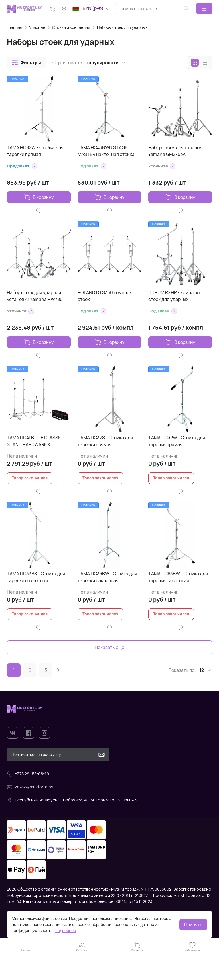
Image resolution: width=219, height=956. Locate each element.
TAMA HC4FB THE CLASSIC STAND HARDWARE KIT (34, 441)
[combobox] (155, 8)
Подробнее (65, 930)
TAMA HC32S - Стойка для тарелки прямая (105, 441)
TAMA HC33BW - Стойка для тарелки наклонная (107, 577)
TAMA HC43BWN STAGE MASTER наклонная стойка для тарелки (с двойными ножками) (106, 151)
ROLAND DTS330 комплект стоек (106, 295)
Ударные (37, 27)
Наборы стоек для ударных (122, 27)
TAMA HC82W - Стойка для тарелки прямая (35, 150)
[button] (204, 8)
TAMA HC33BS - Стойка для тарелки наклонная (36, 577)
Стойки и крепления (71, 27)
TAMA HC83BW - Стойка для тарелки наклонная (178, 577)
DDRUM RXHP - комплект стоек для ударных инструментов (174, 296)
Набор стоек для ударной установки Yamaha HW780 (35, 295)
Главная (14, 27)
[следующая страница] (58, 670)
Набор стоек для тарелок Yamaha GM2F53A (175, 150)
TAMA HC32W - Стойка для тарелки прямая (176, 441)
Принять (193, 924)
